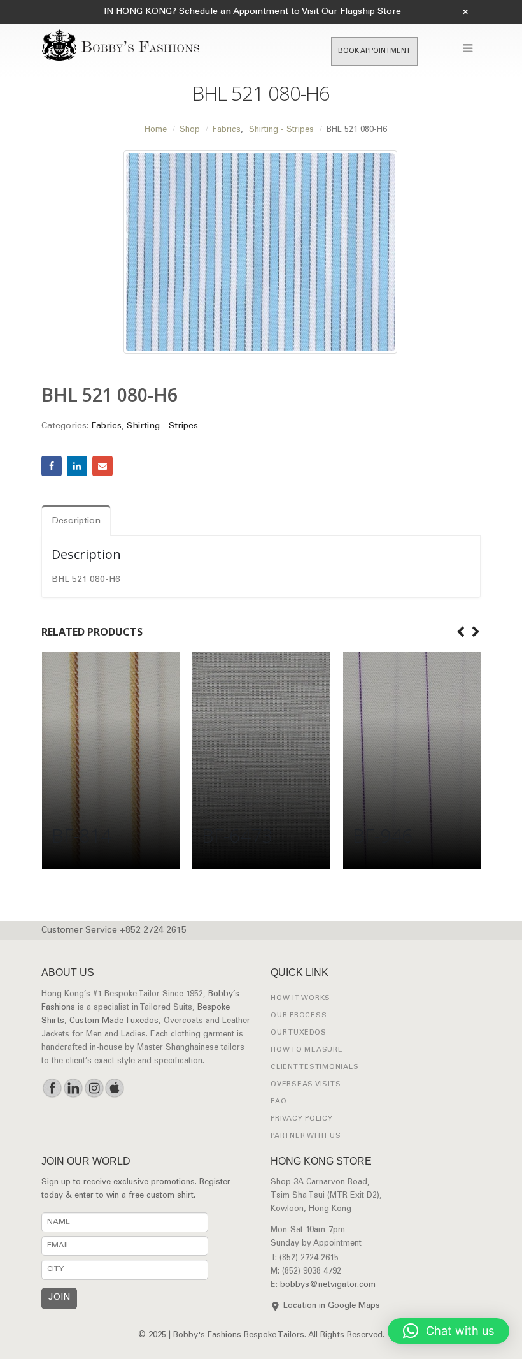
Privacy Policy (302, 1119)
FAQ (278, 1101)
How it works (300, 998)
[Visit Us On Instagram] (93, 1088)
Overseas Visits (306, 1084)
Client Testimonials (314, 1067)
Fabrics (106, 426)
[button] (448, 1331)
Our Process (299, 1015)
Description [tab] (76, 521)
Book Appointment (374, 51)
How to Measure (307, 1050)
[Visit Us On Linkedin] (72, 1088)
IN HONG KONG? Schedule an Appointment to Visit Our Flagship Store (252, 12)
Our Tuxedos (298, 1032)
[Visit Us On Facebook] (51, 1088)
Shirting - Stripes (162, 426)
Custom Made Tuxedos (114, 1021)
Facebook (51, 466)
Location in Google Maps (331, 1306)
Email (102, 466)
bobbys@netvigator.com (328, 1285)
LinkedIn (77, 466)
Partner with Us (306, 1136)
